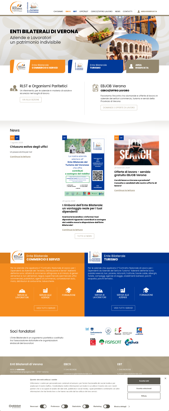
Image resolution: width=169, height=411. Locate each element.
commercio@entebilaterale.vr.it (78, 373)
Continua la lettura (20, 156)
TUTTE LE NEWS (84, 236)
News (117, 11)
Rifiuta (144, 396)
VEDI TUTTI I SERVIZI (45, 308)
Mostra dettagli (120, 406)
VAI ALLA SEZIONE (30, 99)
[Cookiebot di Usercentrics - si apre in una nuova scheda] (15, 406)
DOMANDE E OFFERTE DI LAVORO (119, 107)
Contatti (127, 11)
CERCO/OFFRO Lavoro (101, 11)
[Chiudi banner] (165, 378)
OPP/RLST (83, 11)
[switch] (64, 406)
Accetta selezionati (144, 388)
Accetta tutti (144, 381)
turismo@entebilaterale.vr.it (129, 373)
